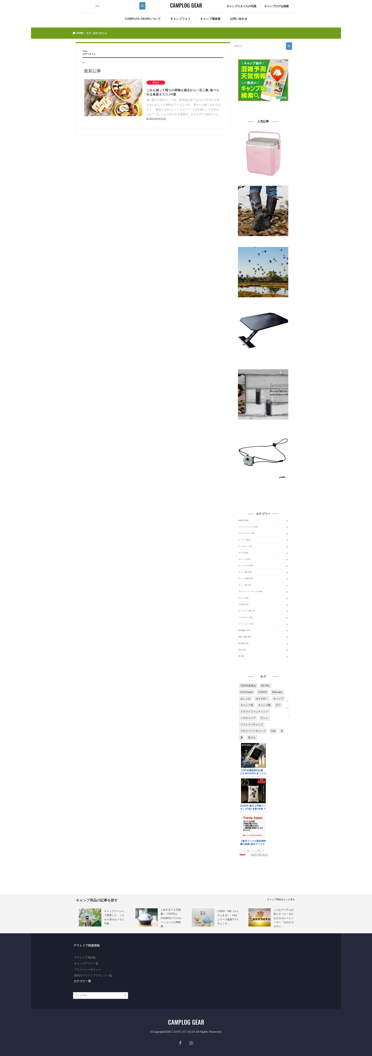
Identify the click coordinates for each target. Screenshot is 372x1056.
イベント (244, 540)
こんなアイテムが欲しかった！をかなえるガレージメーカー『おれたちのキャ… (284, 918)
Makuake (277, 692)
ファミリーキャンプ (251, 724)
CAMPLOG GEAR (183, 1031)
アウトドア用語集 (85, 957)
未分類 (243, 643)
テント (264, 718)
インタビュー (245, 546)
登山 (242, 650)
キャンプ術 (245, 585)
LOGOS (262, 692)
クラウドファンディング (250, 591)
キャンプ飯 (264, 705)
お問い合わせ (238, 18)
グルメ (243, 598)
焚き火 (252, 737)
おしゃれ (245, 698)
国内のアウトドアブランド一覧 (93, 975)
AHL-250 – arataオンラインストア (251, 481)
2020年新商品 (248, 685)
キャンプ (244, 559)
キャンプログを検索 (276, 6)
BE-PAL (265, 685)
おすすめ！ (262, 698)
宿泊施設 (244, 630)
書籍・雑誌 (245, 637)
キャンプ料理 (246, 578)
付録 (273, 730)
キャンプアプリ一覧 (86, 963)
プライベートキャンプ (253, 730)
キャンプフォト (180, 18)
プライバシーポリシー (87, 969)
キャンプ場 (245, 572)
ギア (243, 553)
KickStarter (246, 692)
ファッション (246, 624)
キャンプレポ (246, 566)
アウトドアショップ (248, 527)
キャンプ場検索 (210, 18)
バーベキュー (246, 617)
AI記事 (243, 520)
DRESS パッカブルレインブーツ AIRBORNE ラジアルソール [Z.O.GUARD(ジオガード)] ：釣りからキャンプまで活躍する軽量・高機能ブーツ (263, 241)
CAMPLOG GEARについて (143, 18)
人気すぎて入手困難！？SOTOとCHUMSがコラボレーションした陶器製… (171, 918)
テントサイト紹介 (247, 611)
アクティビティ (246, 533)
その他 (243, 604)
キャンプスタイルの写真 (241, 6)
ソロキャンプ (248, 718)
